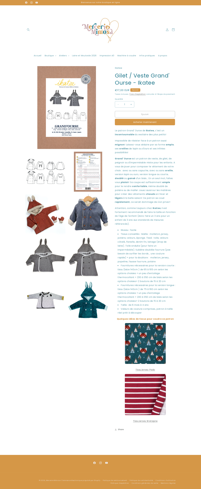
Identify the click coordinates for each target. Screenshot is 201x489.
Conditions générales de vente (145, 483)
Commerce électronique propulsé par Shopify (80, 480)
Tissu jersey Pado (145, 369)
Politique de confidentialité (141, 480)
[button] (28, 30)
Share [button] (121, 429)
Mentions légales (168, 483)
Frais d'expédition (137, 94)
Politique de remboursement (115, 480)
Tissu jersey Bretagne (145, 421)
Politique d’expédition (120, 483)
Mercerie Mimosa (53, 480)
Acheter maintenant (145, 122)
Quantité (119, 99)
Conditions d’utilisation (165, 480)
